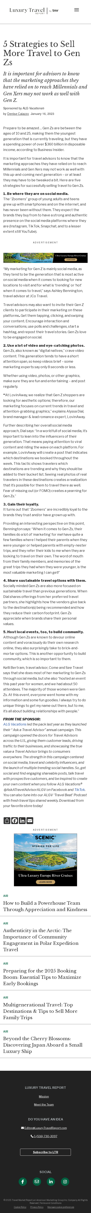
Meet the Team (44, 1104)
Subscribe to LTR (45, 1152)
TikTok (79, 790)
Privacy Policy (36, 1207)
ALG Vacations (14, 724)
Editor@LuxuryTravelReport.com (46, 1128)
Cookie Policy (20, 1207)
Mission (44, 1096)
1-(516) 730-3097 (45, 1136)
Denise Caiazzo (18, 114)
